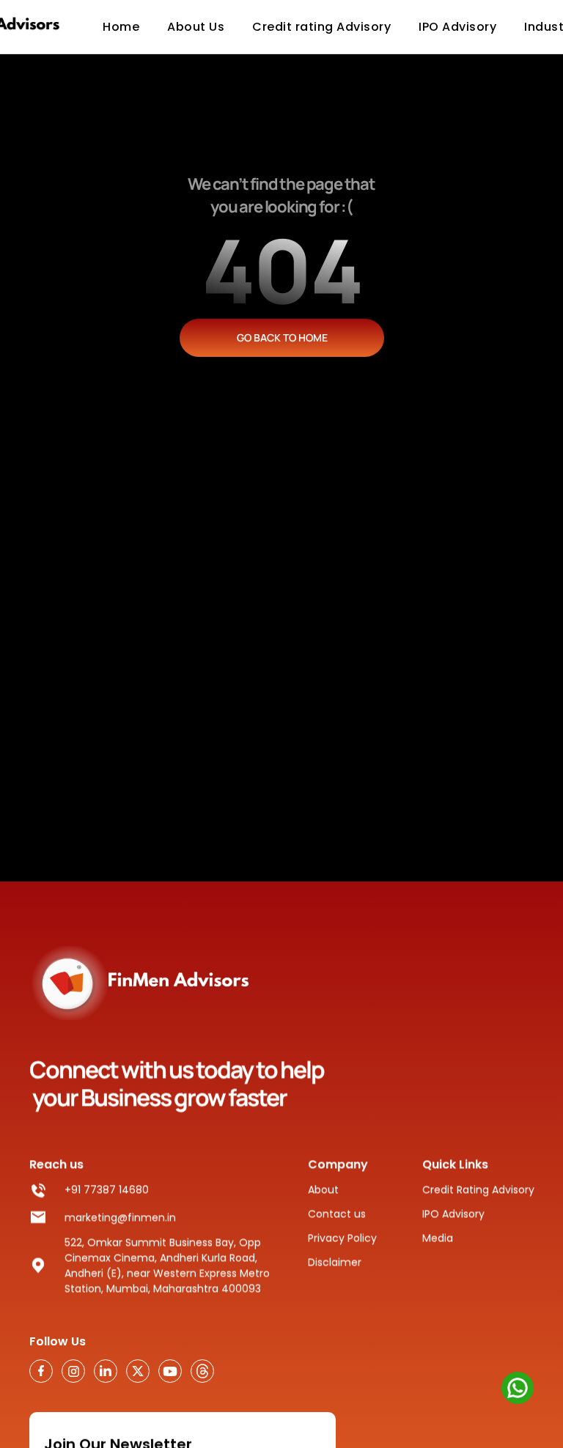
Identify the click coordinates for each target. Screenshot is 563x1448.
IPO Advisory (453, 1213)
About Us (195, 26)
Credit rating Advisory (321, 26)
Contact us (337, 1213)
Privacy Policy (342, 1237)
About (323, 1189)
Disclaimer (334, 1262)
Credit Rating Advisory (478, 1189)
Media (437, 1237)
